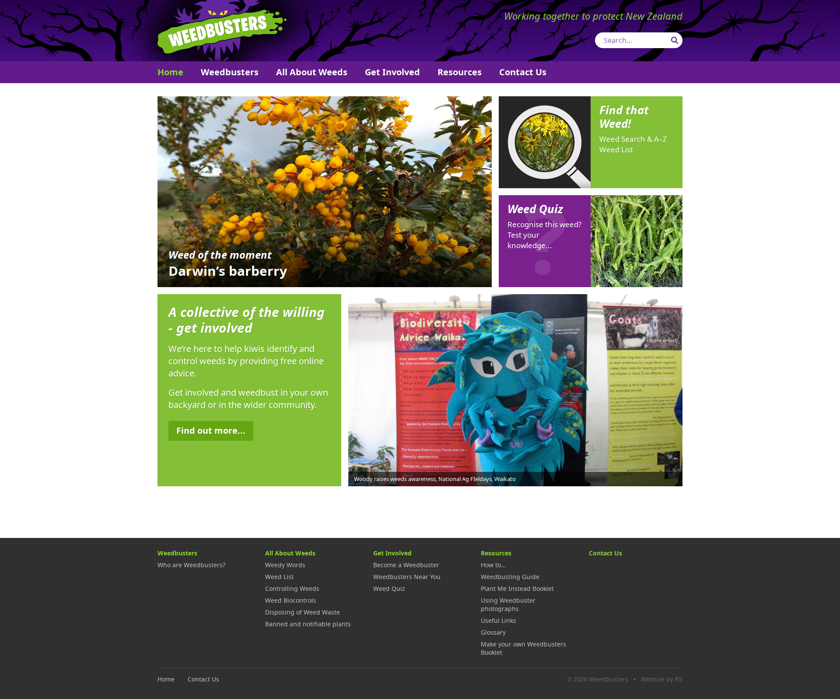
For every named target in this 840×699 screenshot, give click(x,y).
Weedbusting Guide (510, 577)
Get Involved (392, 72)
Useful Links (498, 620)
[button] (673, 389)
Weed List (279, 577)
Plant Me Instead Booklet (517, 588)
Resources (460, 72)
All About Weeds (311, 72)
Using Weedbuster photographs (508, 604)
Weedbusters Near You (407, 577)
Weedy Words (285, 565)
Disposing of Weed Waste (302, 612)
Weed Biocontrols (290, 600)
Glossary (493, 632)
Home (170, 72)
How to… (493, 565)
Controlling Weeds (292, 588)
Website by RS (661, 679)
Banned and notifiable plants (308, 624)
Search (674, 40)
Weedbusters (222, 30)
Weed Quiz (389, 588)
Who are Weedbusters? (191, 565)
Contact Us (522, 72)
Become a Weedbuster (406, 565)
